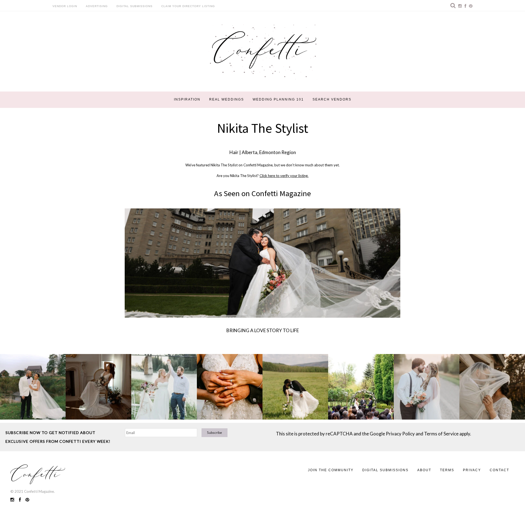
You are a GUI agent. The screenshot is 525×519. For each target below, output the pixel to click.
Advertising (97, 6)
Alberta (249, 152)
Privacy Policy (400, 434)
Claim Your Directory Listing (188, 6)
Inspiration (187, 99)
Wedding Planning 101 (278, 99)
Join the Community (331, 470)
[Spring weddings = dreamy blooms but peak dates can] (492, 387)
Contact (499, 470)
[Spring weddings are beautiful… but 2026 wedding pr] (295, 387)
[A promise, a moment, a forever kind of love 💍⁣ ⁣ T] (229, 387)
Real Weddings (226, 99)
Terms (447, 470)
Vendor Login (64, 6)
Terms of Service (441, 434)
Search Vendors (332, 99)
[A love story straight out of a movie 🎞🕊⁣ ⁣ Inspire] (426, 387)
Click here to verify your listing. (283, 175)
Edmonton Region (277, 152)
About (424, 470)
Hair (233, 152)
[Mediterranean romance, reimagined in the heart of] (33, 387)
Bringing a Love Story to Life (262, 330)
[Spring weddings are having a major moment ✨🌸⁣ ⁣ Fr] (164, 387)
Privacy (472, 470)
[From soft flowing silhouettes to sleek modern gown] (98, 387)
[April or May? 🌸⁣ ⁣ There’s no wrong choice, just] (361, 387)
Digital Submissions (134, 6)
